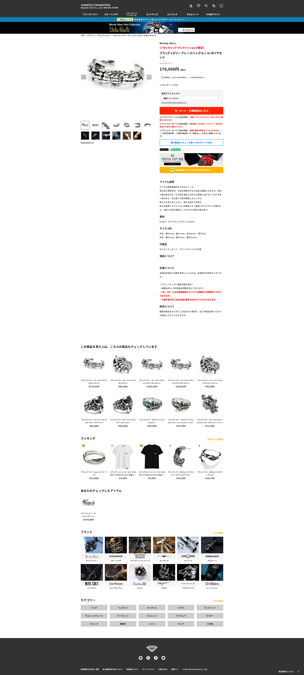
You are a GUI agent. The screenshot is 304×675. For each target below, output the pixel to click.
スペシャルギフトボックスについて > (174, 103)
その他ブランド (213, 14)
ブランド (90, 35)
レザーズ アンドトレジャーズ (131, 14)
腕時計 (123, 623)
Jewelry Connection (95, 5)
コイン (152, 623)
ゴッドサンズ (152, 14)
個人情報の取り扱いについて (113, 669)
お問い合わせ (162, 669)
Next (149, 77)
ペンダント (123, 607)
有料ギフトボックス (171, 93)
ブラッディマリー (91, 14)
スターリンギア (111, 14)
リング (94, 607)
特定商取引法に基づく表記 (90, 669)
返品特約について (132, 669)
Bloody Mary (168, 43)
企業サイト (175, 669)
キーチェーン (123, 615)
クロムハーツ (193, 14)
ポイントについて (148, 669)
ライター (210, 615)
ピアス (181, 607)
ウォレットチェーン (94, 615)
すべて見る (218, 532)
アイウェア (181, 615)
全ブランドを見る (215, 439)
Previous (83, 77)
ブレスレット (210, 607)
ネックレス (152, 607)
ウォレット (152, 615)
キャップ (94, 623)
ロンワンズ (172, 14)
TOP (83, 35)
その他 (210, 623)
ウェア (181, 623)
